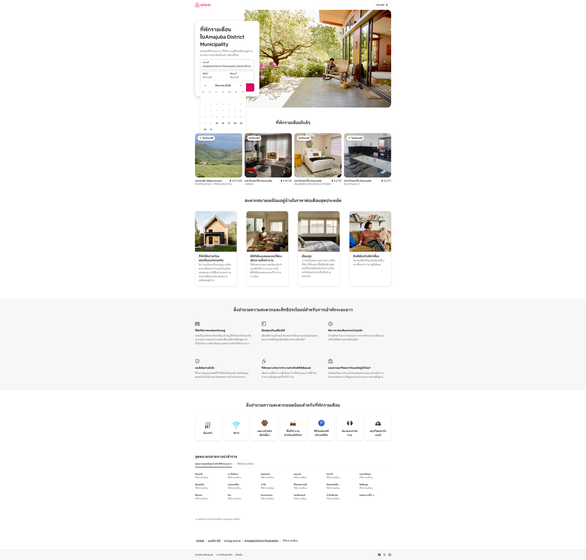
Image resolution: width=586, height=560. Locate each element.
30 (205, 129)
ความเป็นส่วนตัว (224, 554)
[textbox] (214, 77)
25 (217, 123)
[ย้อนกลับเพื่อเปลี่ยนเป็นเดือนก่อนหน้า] (205, 86)
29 (241, 123)
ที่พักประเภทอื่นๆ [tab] (245, 463)
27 (229, 123)
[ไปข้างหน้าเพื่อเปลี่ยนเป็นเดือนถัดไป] (241, 86)
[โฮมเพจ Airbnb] (203, 5)
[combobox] (227, 66)
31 (211, 129)
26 (223, 123)
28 (235, 123)
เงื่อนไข (238, 554)
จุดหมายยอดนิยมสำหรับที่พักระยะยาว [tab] (213, 463)
